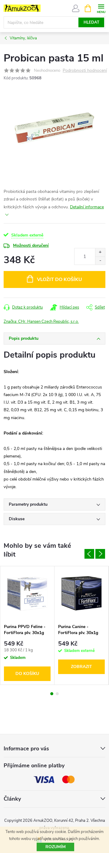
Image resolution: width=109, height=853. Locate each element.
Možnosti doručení (31, 245)
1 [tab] (51, 693)
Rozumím (55, 847)
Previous (89, 554)
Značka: (41, 321)
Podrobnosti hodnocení (85, 70)
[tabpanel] (27, 625)
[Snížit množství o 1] (100, 260)
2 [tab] (57, 693)
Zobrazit (81, 667)
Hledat (91, 22)
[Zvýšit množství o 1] (100, 252)
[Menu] (101, 8)
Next (100, 554)
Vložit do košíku (59, 279)
